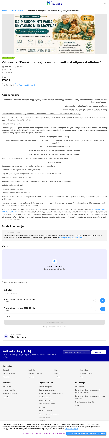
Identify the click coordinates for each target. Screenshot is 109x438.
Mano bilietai (7, 387)
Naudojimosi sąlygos (10, 393)
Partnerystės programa (47, 404)
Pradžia (4, 11)
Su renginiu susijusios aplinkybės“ (71, 238)
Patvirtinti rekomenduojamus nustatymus (86, 433)
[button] (54, 336)
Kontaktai (6, 397)
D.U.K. (77, 405)
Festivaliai (32, 370)
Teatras (57, 377)
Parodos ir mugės (86, 373)
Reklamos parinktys (45, 410)
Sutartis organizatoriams (47, 390)
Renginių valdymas (45, 387)
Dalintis (8, 85)
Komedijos (84, 370)
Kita (81, 377)
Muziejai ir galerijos (35, 373)
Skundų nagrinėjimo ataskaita (49, 414)
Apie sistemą (79, 387)
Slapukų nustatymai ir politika (85, 402)
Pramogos (6, 377)
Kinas (56, 370)
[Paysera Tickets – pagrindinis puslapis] (54, 3)
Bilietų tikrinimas (44, 417)
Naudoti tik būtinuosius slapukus (50, 433)
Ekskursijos (6, 370)
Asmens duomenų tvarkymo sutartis (51, 393)
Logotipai (42, 407)
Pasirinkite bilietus (25, 85)
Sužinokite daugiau (71, 429)
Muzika (57, 373)
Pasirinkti (28, 433)
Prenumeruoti (99, 352)
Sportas (31, 377)
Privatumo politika (9, 390)
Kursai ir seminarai (17, 11)
